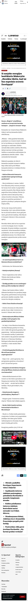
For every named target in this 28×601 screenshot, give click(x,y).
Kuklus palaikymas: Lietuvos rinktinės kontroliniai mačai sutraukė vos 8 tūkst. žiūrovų (12, 508)
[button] (22, 597)
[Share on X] (7, 88)
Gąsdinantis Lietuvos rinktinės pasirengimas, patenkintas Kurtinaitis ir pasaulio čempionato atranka (13, 495)
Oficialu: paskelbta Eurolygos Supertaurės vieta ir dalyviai (12, 485)
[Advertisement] (14, 19)
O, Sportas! (13, 35)
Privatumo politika (7, 598)
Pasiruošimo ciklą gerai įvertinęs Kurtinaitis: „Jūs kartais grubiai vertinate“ (13, 529)
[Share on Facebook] (5, 88)
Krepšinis (4, 70)
